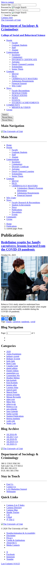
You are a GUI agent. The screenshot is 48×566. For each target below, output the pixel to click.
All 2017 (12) (12, 437)
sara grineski (11, 409)
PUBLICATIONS (19, 95)
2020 (8, 351)
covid (33, 321)
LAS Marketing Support (16, 489)
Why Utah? (16, 86)
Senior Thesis (17, 69)
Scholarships (17, 67)
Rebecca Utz (11, 406)
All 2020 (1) (11, 444)
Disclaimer (10, 535)
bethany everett (12, 356)
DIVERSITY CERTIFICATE (24, 59)
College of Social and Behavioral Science (23, 35)
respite (9, 321)
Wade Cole (11, 423)
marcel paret (11, 390)
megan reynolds (13, 394)
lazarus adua (11, 385)
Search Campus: (8, 10)
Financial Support (19, 83)
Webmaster (11, 491)
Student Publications (15, 416)
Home (9, 145)
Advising (15, 62)
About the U (11, 543)
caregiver (16, 321)
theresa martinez (13, 418)
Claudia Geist (12, 366)
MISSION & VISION (21, 107)
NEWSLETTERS (19, 93)
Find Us (9, 484)
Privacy (9, 538)
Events (14, 214)
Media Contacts (13, 545)
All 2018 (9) (11, 439)
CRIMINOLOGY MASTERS (25, 78)
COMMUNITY (13, 105)
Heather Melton (13, 378)
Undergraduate (12, 52)
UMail (9, 517)
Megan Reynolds (13, 397)
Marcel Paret (11, 392)
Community (11, 217)
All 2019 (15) (12, 442)
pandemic (25, 321)
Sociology (16, 55)
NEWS (15, 98)
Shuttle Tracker (12, 512)
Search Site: (6, 5)
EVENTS (16, 100)
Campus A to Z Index (15, 505)
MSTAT (15, 74)
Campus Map (12, 510)
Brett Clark (11, 363)
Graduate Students (19, 45)
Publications (17, 210)
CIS (8, 515)
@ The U (10, 519)
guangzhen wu (12, 373)
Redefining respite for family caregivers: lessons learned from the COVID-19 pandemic (23, 245)
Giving (9, 110)
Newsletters (17, 212)
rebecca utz (11, 404)
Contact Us (11, 487)
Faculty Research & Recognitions (26, 202)
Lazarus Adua (12, 387)
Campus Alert (7, 17)
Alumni (15, 50)
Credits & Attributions (15, 540)
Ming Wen (10, 402)
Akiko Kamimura (13, 354)
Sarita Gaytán (12, 414)
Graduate (10, 71)
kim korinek (11, 380)
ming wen (10, 399)
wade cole (10, 421)
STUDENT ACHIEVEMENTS (25, 102)
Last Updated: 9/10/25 (10, 564)
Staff (14, 47)
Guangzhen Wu (13, 375)
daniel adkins (11, 368)
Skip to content (7, 2)
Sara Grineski (12, 411)
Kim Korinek (12, 382)
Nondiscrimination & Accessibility (20, 533)
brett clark (10, 361)
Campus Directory (14, 507)
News (8, 88)
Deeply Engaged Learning (23, 64)
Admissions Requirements (23, 81)
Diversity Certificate (20, 166)
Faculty (15, 43)
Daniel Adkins (12, 371)
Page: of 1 (18, 333)
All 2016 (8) (11, 434)
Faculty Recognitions (21, 90)
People (9, 40)
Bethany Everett (13, 359)
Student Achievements (21, 205)
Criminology (17, 57)
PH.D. (14, 76)
